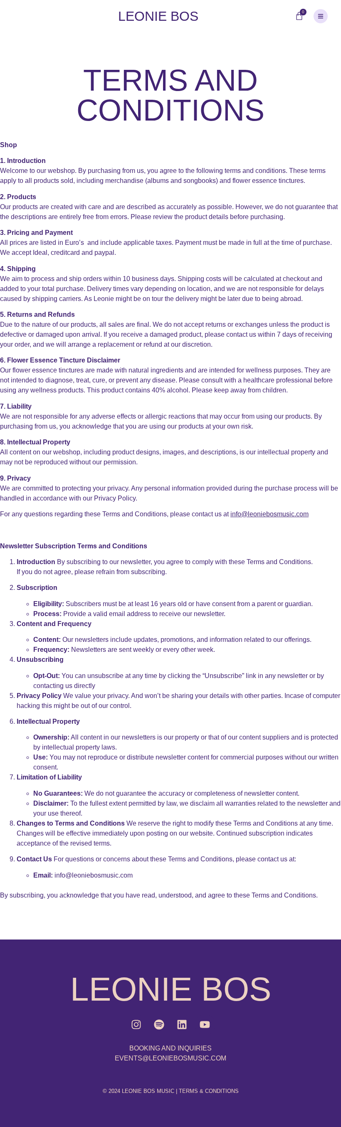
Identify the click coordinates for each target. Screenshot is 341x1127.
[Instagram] (136, 1024)
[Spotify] (159, 1024)
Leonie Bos (158, 16)
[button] (321, 16)
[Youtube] (205, 1024)
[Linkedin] (182, 1024)
